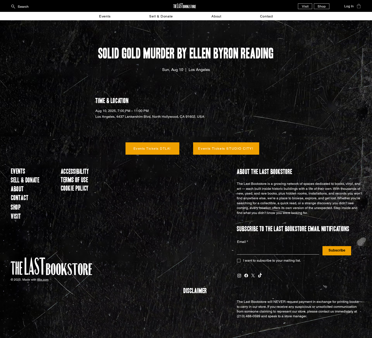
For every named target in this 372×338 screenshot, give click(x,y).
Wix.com (43, 279)
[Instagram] (239, 275)
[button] (359, 6)
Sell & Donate (25, 180)
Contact (19, 198)
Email (242, 242)
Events (18, 171)
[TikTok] (259, 275)
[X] (253, 275)
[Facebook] (246, 275)
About (17, 189)
